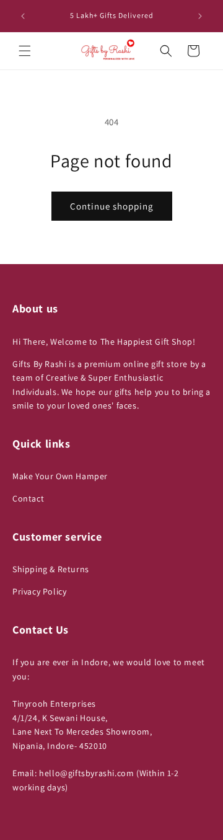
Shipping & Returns (50, 569)
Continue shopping (112, 206)
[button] (24, 50)
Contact (28, 498)
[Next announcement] (200, 16)
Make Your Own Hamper (60, 476)
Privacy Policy (39, 591)
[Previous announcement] (23, 16)
